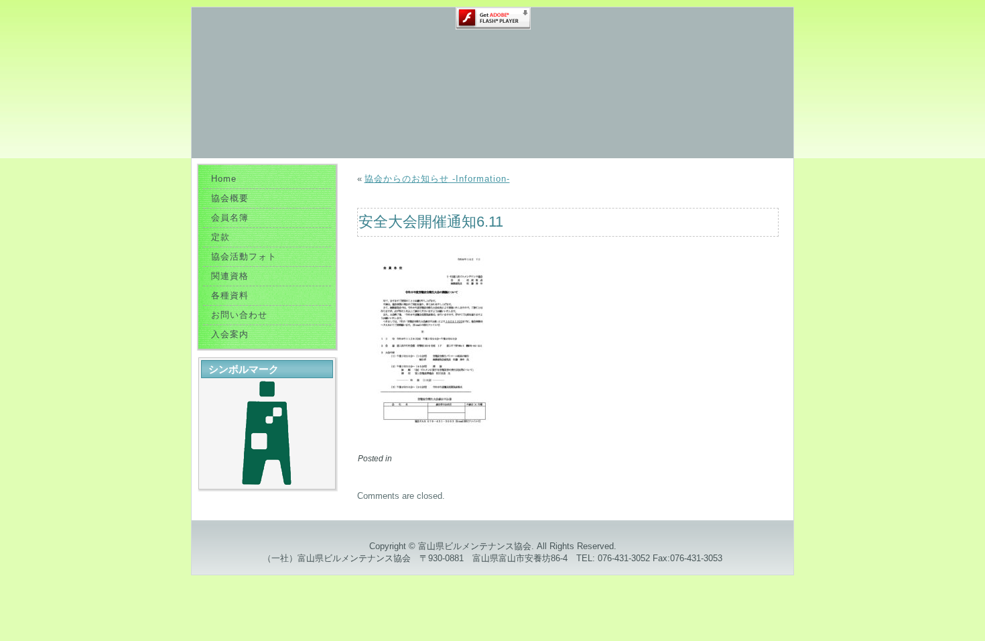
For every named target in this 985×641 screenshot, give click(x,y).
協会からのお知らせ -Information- (437, 179)
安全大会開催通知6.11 (430, 221)
